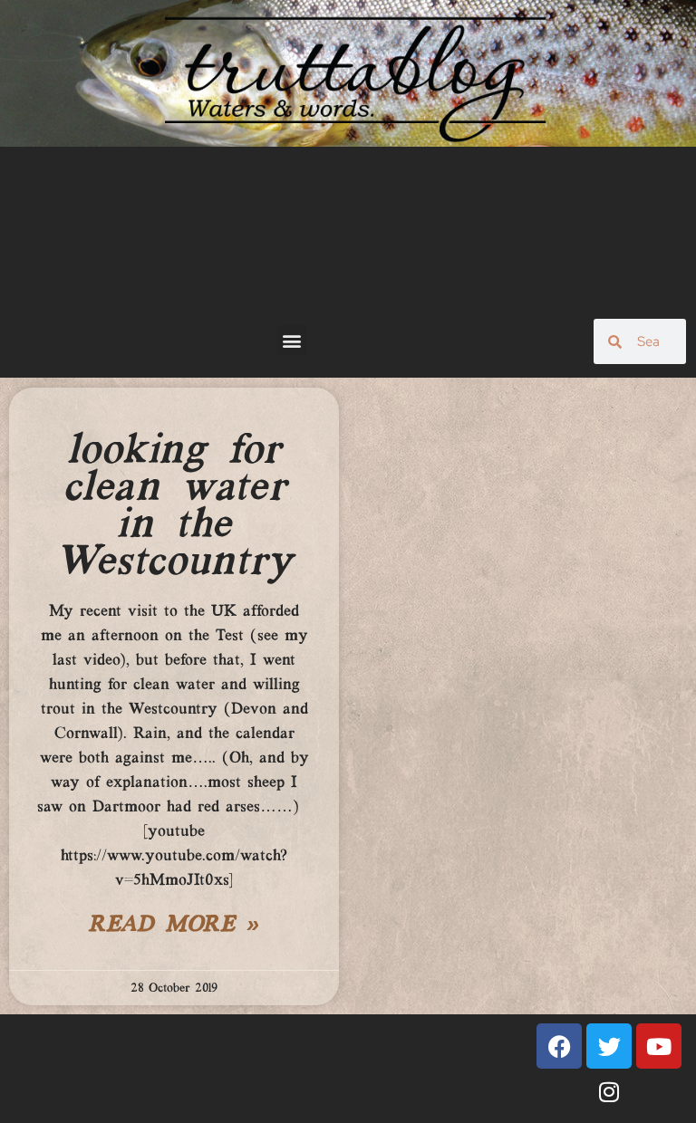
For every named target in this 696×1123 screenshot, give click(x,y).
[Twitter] (609, 1046)
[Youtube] (659, 1046)
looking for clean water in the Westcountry (174, 506)
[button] (292, 340)
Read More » (174, 925)
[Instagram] (609, 1091)
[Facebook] (559, 1046)
